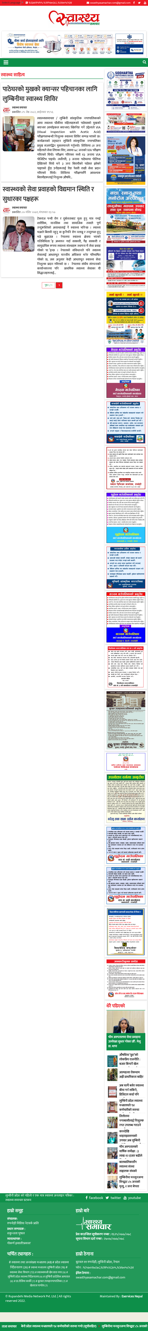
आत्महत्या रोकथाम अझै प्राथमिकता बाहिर (131, 1075)
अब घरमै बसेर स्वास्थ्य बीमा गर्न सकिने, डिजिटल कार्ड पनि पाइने (131, 1092)
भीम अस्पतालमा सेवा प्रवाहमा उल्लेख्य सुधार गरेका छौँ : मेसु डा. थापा (124, 1041)
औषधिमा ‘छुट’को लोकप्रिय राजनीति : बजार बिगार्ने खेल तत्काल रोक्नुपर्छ (129, 1061)
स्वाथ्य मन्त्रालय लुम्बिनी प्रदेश (48, 1267)
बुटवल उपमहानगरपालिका (52, 1281)
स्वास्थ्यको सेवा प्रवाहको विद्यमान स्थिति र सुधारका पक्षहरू (48, 194)
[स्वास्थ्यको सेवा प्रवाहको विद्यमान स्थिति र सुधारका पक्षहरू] (18, 234)
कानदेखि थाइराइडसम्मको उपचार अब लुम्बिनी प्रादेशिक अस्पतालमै (130, 1138)
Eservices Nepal (132, 1296)
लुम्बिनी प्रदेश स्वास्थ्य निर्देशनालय (25, 1276)
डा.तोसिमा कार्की (25, 1281)
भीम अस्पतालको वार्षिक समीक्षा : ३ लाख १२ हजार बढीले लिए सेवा (130, 1153)
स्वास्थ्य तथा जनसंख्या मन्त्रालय (32, 1262)
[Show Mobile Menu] (5, 62)
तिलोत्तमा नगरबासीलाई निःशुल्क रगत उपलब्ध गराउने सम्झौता (131, 1123)
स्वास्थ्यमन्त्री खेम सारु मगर (51, 1272)
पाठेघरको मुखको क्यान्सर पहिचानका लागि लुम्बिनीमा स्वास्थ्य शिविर (50, 94)
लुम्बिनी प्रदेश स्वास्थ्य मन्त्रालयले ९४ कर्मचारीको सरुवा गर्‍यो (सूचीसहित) (130, 1107)
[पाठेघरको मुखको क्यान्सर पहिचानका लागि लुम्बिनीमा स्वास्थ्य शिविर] (18, 133)
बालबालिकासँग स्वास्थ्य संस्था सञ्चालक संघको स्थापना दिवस (128, 1168)
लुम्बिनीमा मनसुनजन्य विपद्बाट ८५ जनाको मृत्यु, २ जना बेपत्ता (107, 1326)
